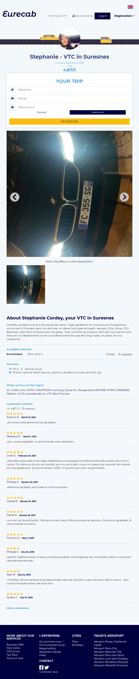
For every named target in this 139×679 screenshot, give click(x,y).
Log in (103, 16)
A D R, (21, 393)
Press (42, 655)
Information (56, 16)
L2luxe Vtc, (71, 390)
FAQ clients (13, 648)
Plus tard (41, 112)
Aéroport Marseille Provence (111, 665)
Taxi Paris (12, 654)
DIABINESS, (123, 390)
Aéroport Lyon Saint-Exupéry (111, 658)
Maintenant (98, 112)
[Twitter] (46, 667)
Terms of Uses (15, 658)
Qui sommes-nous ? (51, 641)
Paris (75, 641)
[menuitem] (56, 12)
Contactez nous (48, 671)
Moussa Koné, (86, 390)
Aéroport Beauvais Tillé (107, 651)
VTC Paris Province (58, 393)
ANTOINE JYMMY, (105, 390)
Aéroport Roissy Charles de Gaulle (110, 643)
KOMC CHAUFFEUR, (39, 390)
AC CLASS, (13, 390)
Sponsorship (84, 16)
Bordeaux (77, 645)
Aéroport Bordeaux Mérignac (111, 662)
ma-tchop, (58, 390)
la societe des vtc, (36, 393)
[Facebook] (41, 667)
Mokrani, (12, 393)
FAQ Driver (13, 651)
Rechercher (69, 121)
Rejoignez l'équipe (50, 651)
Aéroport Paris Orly (105, 648)
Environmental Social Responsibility (52, 646)
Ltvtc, (23, 390)
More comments (18, 608)
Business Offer (15, 644)
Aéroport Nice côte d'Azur (109, 655)
